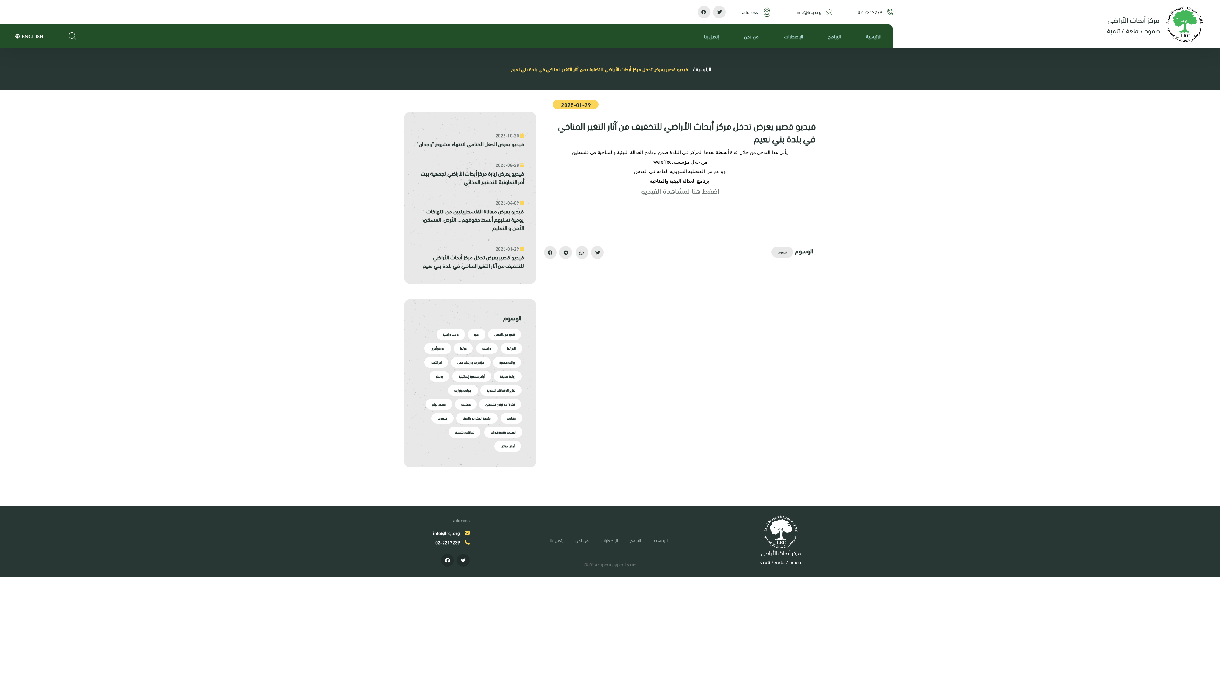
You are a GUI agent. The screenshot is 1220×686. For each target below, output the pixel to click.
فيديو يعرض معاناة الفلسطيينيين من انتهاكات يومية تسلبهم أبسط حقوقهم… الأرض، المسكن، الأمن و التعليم (473, 219)
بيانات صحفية (508, 362)
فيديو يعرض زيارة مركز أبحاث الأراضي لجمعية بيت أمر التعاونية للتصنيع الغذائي (472, 177)
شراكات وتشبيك (465, 432)
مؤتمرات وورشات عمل (471, 362)
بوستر (439, 376)
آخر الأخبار (436, 362)
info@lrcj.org (809, 12)
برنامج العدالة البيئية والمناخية (679, 181)
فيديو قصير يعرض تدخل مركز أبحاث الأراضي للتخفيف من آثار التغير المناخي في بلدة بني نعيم (473, 261)
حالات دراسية (451, 334)
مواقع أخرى (438, 348)
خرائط (463, 348)
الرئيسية (874, 36)
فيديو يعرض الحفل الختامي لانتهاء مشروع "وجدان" (470, 143)
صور (477, 334)
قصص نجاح (439, 404)
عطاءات (466, 404)
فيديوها (783, 252)
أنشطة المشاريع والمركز (477, 418)
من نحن (751, 36)
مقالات (511, 418)
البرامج (834, 36)
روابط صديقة (508, 376)
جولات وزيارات (463, 390)
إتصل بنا (711, 36)
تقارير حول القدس (505, 334)
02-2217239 (870, 12)
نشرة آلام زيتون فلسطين (501, 404)
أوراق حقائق (508, 446)
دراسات (487, 348)
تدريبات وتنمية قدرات (503, 432)
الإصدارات (793, 36)
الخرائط (511, 348)
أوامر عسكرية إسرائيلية (472, 376)
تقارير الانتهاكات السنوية (501, 390)
